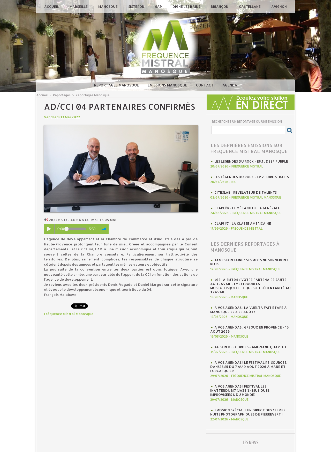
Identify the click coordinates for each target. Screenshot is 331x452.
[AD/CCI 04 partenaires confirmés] (121, 126)
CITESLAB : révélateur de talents (245, 192)
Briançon (220, 6)
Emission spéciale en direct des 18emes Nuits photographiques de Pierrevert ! (247, 412)
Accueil (52, 6)
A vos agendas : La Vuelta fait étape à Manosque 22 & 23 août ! (248, 309)
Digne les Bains (186, 6)
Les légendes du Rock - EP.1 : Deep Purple (251, 161)
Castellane (250, 6)
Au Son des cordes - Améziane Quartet (250, 347)
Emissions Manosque (168, 85)
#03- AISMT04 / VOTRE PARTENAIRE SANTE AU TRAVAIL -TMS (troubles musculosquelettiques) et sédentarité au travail (250, 286)
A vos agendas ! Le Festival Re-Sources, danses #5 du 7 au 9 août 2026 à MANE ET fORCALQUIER (248, 366)
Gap (159, 6)
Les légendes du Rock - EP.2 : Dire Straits (251, 177)
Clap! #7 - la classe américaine (242, 223)
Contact (205, 85)
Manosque (108, 6)
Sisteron (136, 6)
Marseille (79, 6)
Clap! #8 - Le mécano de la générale (247, 208)
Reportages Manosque (117, 85)
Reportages (62, 95)
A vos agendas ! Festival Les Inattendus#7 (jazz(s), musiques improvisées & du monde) (239, 390)
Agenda (229, 85)
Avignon (279, 6)
